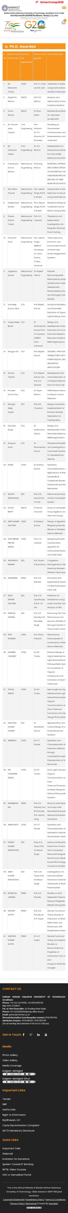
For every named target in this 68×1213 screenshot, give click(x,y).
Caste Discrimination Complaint (20, 1125)
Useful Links (9, 1109)
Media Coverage (11, 1065)
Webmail (7, 1153)
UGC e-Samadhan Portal (16, 1174)
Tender (6, 1099)
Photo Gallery (10, 1055)
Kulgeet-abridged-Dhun (16, 1078)
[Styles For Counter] (34, 1207)
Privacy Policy (17, 1203)
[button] (63, 7)
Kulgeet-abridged (12, 1071)
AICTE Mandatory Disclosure (18, 1130)
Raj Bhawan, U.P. (11, 1120)
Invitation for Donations (16, 1159)
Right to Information (14, 1114)
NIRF (4, 1104)
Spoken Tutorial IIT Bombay (18, 1164)
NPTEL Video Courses (14, 1169)
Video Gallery (9, 1060)
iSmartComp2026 (52, 2)
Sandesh (53, 1203)
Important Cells (11, 1148)
